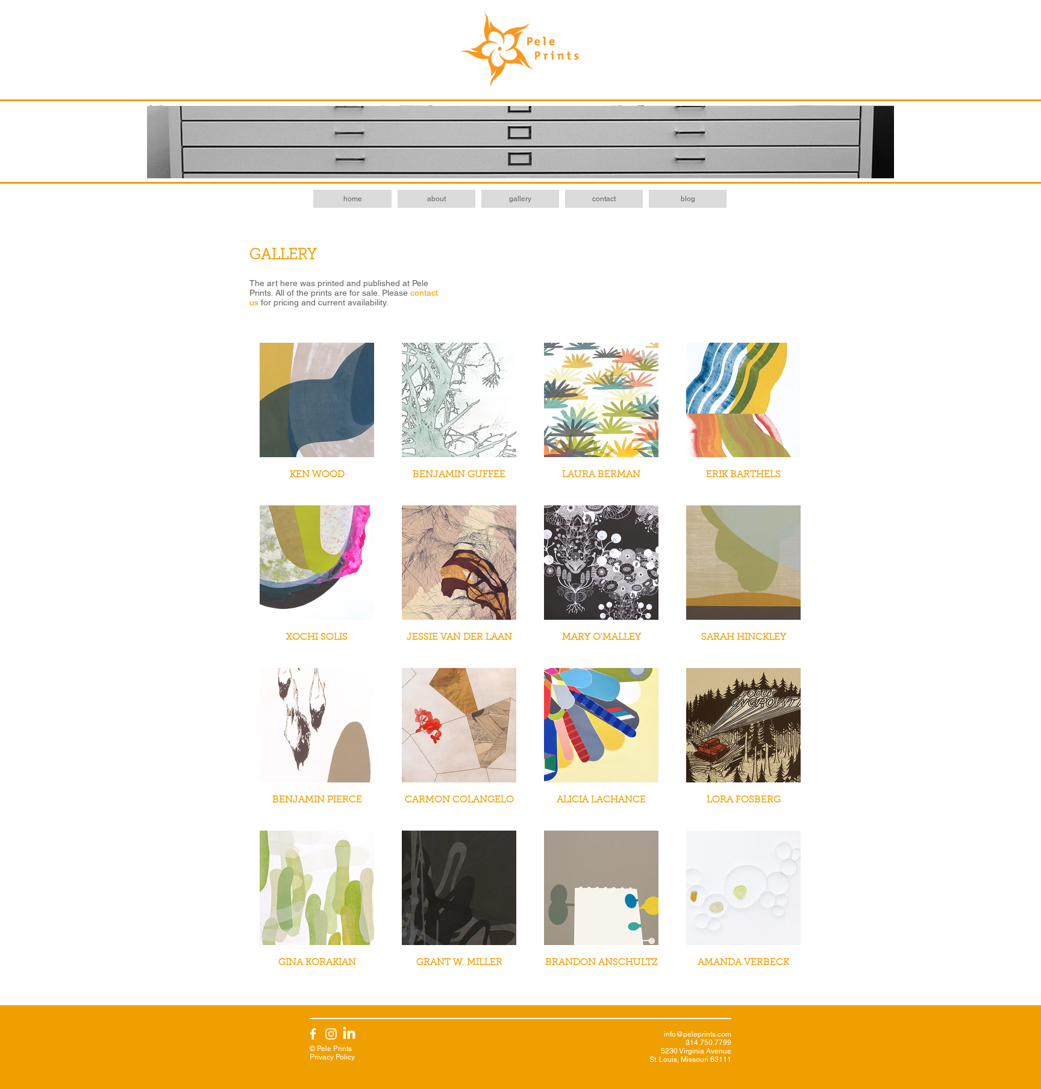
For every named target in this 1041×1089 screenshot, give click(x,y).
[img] (743, 903)
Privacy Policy (332, 1057)
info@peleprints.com (697, 1034)
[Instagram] (331, 1033)
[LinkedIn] (349, 1033)
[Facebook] (312, 1033)
